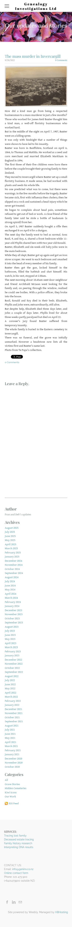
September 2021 (14, 721)
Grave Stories (12, 784)
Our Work (10, 796)
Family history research (18, 843)
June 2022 (10, 684)
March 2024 (11, 597)
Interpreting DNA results (18, 847)
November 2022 (14, 663)
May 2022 (10, 688)
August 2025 (11, 527)
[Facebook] (7, 902)
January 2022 (12, 705)
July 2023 (10, 630)
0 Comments (61, 60)
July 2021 (10, 729)
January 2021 (12, 754)
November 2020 (14, 762)
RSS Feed (14, 803)
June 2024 (10, 585)
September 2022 (14, 672)
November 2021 (14, 713)
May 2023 (10, 639)
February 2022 (13, 700)
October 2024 (12, 569)
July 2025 (10, 531)
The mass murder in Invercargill (33, 56)
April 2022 (10, 692)
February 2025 (13, 552)
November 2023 (14, 614)
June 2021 (10, 733)
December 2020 (13, 758)
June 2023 (10, 635)
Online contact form (16, 873)
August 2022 (11, 676)
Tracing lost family (15, 835)
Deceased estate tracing (19, 839)
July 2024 (10, 581)
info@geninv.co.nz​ (22, 869)
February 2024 (13, 602)
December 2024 (13, 560)
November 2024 (14, 564)
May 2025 (10, 540)
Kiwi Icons (11, 792)
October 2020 (12, 766)
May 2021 (10, 737)
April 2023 (10, 643)
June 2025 (10, 536)
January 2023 (12, 655)
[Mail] (20, 902)
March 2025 (11, 548)
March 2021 (11, 746)
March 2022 (11, 696)
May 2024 (10, 589)
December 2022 (13, 659)
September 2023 (14, 622)
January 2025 (12, 556)
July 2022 (10, 680)
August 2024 (11, 577)
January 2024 (12, 606)
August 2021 (11, 725)
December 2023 (13, 610)
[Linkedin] (14, 902)
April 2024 (10, 593)
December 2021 (13, 709)
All (6, 780)
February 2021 (13, 750)
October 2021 (12, 717)
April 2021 (10, 742)
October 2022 (12, 668)
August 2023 (11, 626)
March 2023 (11, 647)
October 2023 (12, 618)
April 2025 (10, 544)
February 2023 (13, 651)
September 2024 (14, 573)
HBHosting (61, 912)
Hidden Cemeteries (15, 788)
